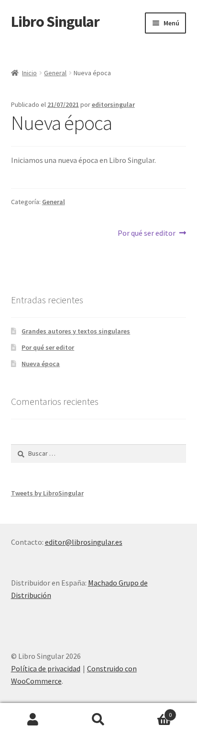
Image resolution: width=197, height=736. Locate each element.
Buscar (98, 719)
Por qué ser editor (146, 233)
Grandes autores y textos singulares (76, 331)
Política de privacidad (45, 668)
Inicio (29, 73)
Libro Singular (55, 21)
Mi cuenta (33, 719)
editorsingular (113, 104)
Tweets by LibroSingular (47, 493)
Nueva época (41, 363)
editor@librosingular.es (83, 542)
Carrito (151, 711)
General (55, 73)
